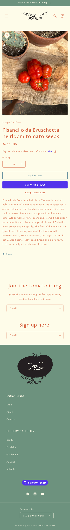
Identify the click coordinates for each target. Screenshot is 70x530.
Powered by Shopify (46, 525)
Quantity (6, 157)
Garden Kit (12, 454)
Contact (10, 419)
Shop (9, 404)
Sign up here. (35, 325)
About (10, 412)
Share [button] (9, 254)
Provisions (12, 447)
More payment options (35, 192)
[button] (6, 16)
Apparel (11, 461)
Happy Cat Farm (30, 525)
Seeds (10, 439)
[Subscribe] (59, 308)
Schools (11, 469)
